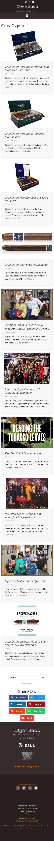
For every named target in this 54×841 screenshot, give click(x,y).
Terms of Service (8, 825)
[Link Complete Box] (27, 62)
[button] (18, 697)
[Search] (43, 678)
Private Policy (22, 825)
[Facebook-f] (22, 2)
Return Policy (34, 825)
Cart (34, 11)
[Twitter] (26, 2)
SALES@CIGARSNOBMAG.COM (27, 821)
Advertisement (27, 684)
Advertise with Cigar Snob (27, 766)
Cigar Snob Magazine (28, 828)
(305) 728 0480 (29, 818)
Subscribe (19, 11)
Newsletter (28, 11)
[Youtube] (33, 2)
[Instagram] (29, 2)
